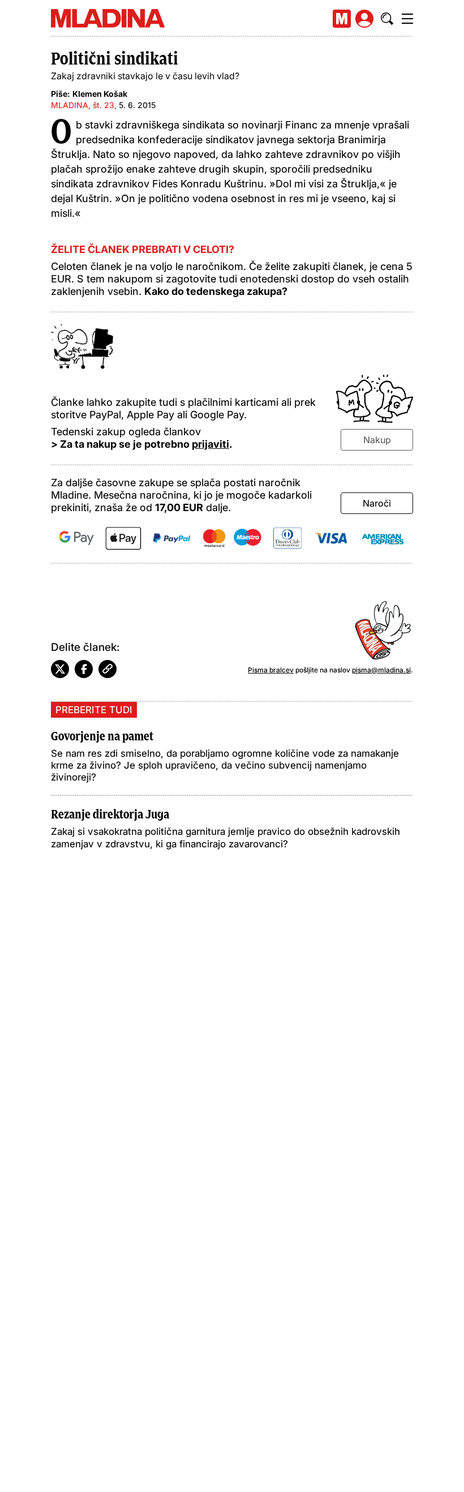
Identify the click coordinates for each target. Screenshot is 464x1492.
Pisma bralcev (271, 670)
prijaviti (210, 444)
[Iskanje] (387, 19)
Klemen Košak (99, 93)
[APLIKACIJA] (342, 19)
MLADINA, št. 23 (82, 105)
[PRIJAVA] (364, 19)
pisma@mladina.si (381, 670)
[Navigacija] (407, 18)
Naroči (377, 503)
